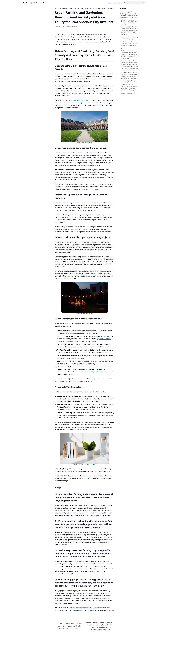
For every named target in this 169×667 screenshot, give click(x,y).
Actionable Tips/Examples (128, 46)
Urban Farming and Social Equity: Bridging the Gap (129, 27)
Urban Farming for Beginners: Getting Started (129, 42)
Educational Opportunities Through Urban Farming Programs (129, 32)
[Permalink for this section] (74, 59)
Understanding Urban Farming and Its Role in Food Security (129, 22)
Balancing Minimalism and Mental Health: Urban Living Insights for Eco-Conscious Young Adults (70, 625)
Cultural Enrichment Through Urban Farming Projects (130, 38)
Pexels (90, 142)
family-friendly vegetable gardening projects (84, 608)
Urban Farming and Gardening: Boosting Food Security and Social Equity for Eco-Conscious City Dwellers (128, 14)
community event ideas (94, 372)
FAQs (121, 48)
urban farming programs (80, 100)
